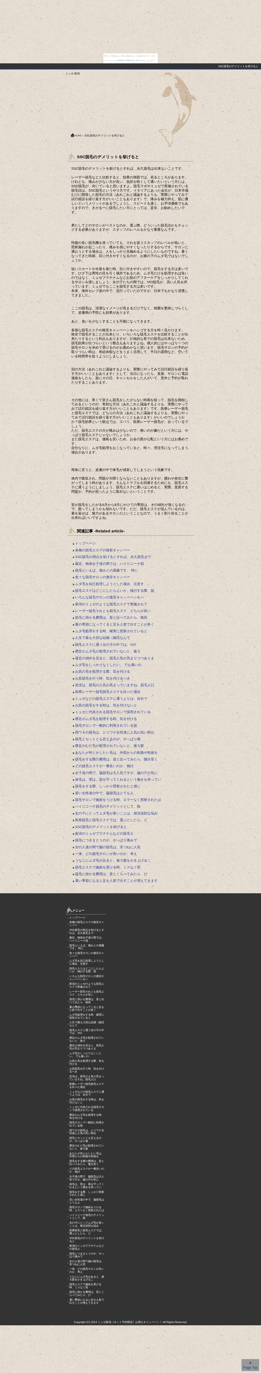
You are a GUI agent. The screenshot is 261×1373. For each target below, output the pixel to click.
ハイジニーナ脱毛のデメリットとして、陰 (107, 806)
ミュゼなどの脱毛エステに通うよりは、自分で (111, 699)
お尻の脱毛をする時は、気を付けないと (106, 705)
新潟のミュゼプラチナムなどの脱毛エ (104, 833)
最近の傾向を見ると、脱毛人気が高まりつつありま (114, 658)
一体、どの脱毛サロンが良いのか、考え (106, 854)
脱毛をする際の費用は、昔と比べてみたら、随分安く (116, 759)
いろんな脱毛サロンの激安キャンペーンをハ (109, 597)
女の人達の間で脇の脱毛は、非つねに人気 (107, 847)
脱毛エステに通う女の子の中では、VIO (105, 645)
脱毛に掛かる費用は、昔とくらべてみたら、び (111, 874)
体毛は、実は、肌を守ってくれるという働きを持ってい (118, 779)
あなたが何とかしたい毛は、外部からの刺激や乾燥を (116, 753)
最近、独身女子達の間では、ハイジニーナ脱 (109, 564)
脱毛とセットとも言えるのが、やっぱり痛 (107, 739)
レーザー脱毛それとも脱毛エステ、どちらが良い (113, 611)
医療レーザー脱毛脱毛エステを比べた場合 (107, 692)
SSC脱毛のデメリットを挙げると (101, 827)
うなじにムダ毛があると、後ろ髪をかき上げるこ (113, 860)
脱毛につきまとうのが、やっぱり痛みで (106, 840)
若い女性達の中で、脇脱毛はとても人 (104, 793)
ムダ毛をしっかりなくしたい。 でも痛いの (108, 665)
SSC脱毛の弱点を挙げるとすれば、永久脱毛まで (113, 557)
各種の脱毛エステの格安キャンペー (102, 550)
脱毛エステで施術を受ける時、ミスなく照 (107, 867)
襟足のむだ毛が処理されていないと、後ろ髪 (109, 746)
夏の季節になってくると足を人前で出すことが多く (114, 624)
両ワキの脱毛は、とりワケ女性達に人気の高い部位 (114, 732)
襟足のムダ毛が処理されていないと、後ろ (107, 651)
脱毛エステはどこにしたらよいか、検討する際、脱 (114, 591)
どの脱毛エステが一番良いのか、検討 (104, 766)
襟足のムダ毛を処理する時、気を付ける (106, 719)
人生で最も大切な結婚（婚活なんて (102, 638)
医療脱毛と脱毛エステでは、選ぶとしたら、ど (111, 820)
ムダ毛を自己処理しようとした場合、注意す (109, 584)
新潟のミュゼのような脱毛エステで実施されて (111, 604)
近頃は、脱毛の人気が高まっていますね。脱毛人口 (114, 685)
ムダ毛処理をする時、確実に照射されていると (111, 631)
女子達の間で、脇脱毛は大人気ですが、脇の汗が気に (116, 773)
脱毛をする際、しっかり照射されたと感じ (107, 786)
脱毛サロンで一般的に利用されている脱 (106, 725)
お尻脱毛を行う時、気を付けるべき (102, 678)
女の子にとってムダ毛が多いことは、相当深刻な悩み (116, 813)
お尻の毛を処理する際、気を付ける (102, 671)
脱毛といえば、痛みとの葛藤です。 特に (106, 570)
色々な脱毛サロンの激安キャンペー (102, 577)
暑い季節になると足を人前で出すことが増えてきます (116, 881)
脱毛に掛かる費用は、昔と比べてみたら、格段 (111, 617)
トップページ (85, 543)
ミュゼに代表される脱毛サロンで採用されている (113, 712)
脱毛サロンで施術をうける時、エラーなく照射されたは (118, 800)
